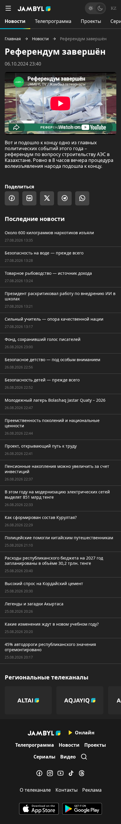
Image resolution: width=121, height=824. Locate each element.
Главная (13, 38)
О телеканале (35, 790)
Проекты (91, 21)
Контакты (67, 790)
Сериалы (44, 756)
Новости (15, 21)
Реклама (92, 790)
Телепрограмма (53, 21)
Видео (68, 756)
